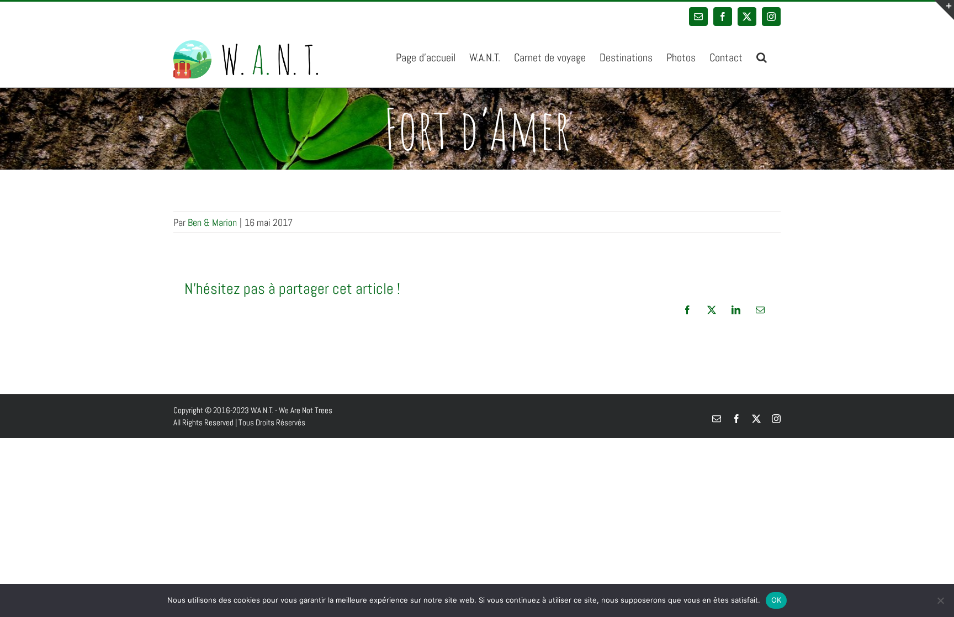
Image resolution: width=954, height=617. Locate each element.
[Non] (940, 600)
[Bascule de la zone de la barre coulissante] (944, 10)
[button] (761, 56)
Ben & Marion (212, 222)
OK (776, 599)
